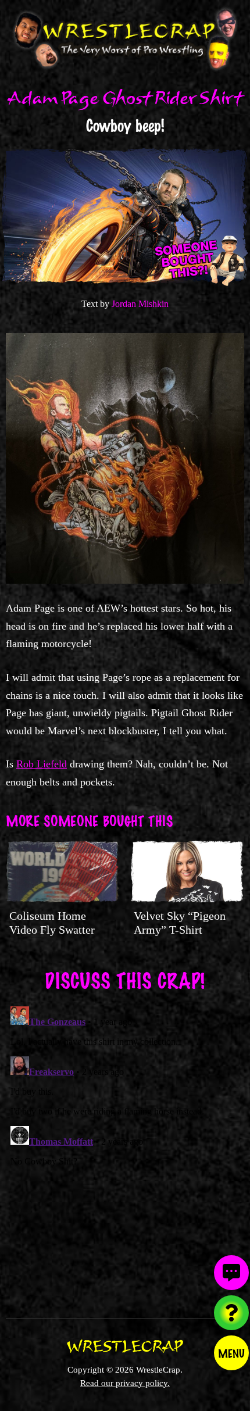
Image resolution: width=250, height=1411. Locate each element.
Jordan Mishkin (140, 304)
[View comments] (231, 1272)
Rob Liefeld (41, 764)
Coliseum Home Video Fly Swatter (52, 922)
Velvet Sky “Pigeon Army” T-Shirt (180, 922)
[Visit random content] (231, 1312)
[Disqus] (125, 1147)
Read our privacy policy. (125, 1383)
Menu (231, 1353)
